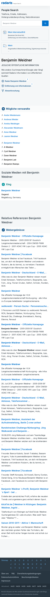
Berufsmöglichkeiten (30, 577)
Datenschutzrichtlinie (10, 577)
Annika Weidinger (12, 123)
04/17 (34, 586)
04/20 (18, 586)
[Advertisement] (25, 100)
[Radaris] (6, 3)
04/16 (39, 586)
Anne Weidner (10, 132)
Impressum (5, 581)
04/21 (13, 586)
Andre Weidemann (12, 115)
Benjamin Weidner (12, 143)
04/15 (44, 586)
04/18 (29, 586)
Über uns (5, 574)
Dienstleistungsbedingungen (29, 574)
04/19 (23, 586)
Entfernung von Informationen (18, 86)
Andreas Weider (11, 119)
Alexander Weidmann (13, 128)
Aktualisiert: (5, 586)
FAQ (13, 574)
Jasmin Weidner (11, 136)
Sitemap (4, 560)
